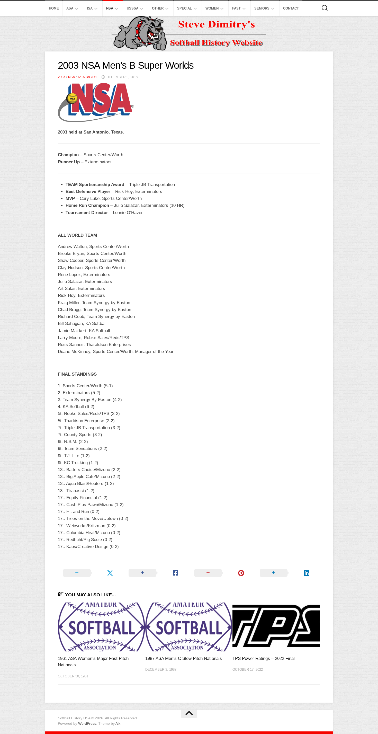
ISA (90, 8)
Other (158, 8)
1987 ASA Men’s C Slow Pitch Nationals (183, 658)
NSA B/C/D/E (88, 77)
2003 (61, 77)
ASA (69, 8)
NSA (109, 8)
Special (184, 8)
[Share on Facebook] (156, 573)
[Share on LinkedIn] (287, 573)
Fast (236, 8)
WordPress (87, 723)
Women (212, 8)
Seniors (261, 8)
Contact (291, 8)
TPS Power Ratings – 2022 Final (263, 658)
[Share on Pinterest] (222, 573)
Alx (117, 723)
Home (54, 8)
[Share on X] (90, 573)
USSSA (132, 8)
